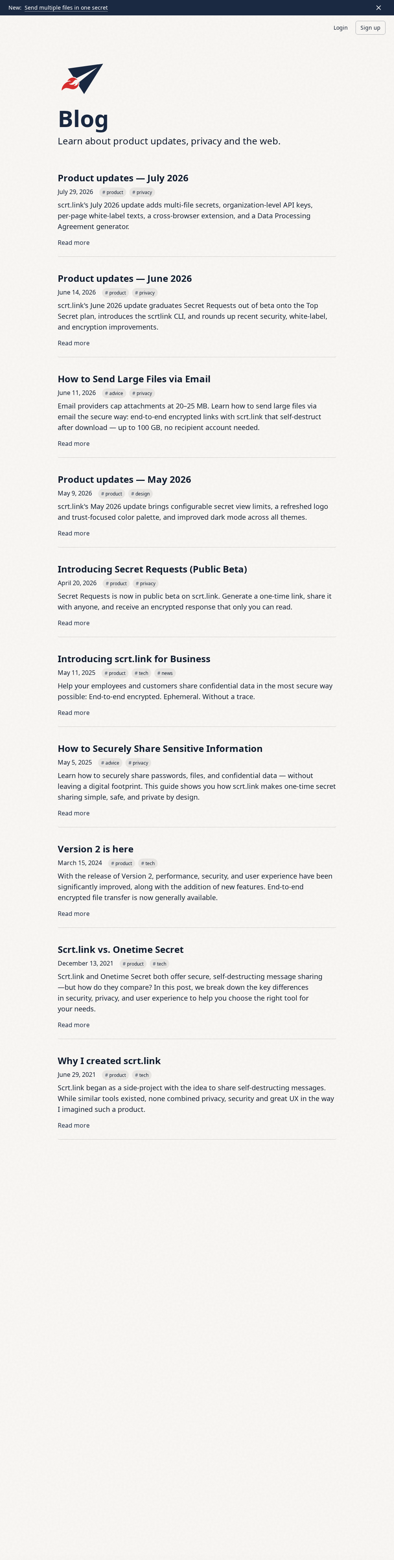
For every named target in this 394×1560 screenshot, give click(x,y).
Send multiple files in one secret (66, 7)
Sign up (371, 27)
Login (341, 27)
